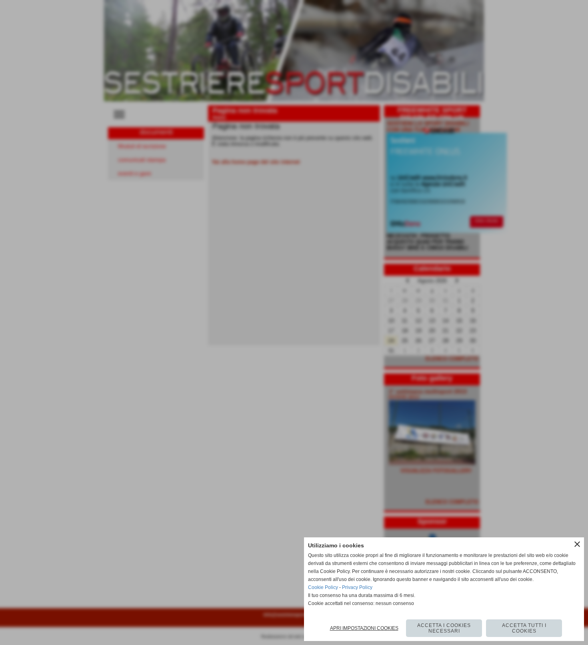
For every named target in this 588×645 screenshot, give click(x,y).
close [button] (577, 544)
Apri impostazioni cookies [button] (364, 628)
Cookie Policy (323, 587)
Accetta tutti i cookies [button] (524, 628)
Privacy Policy (357, 587)
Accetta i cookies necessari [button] (444, 628)
